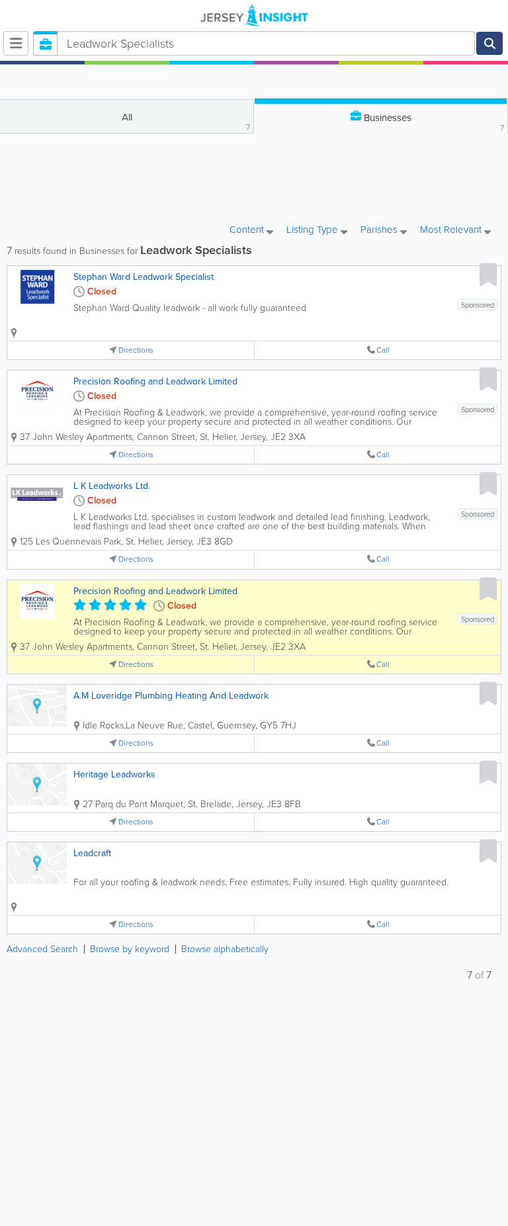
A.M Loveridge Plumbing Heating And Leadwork (171, 696)
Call (383, 350)
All (186, 121)
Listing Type (313, 230)
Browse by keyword (129, 949)
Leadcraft (92, 853)
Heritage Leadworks (114, 774)
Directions (135, 350)
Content (248, 230)
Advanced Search (42, 949)
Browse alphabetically (225, 949)
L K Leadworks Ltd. (111, 486)
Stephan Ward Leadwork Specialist (143, 277)
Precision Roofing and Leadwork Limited (155, 381)
